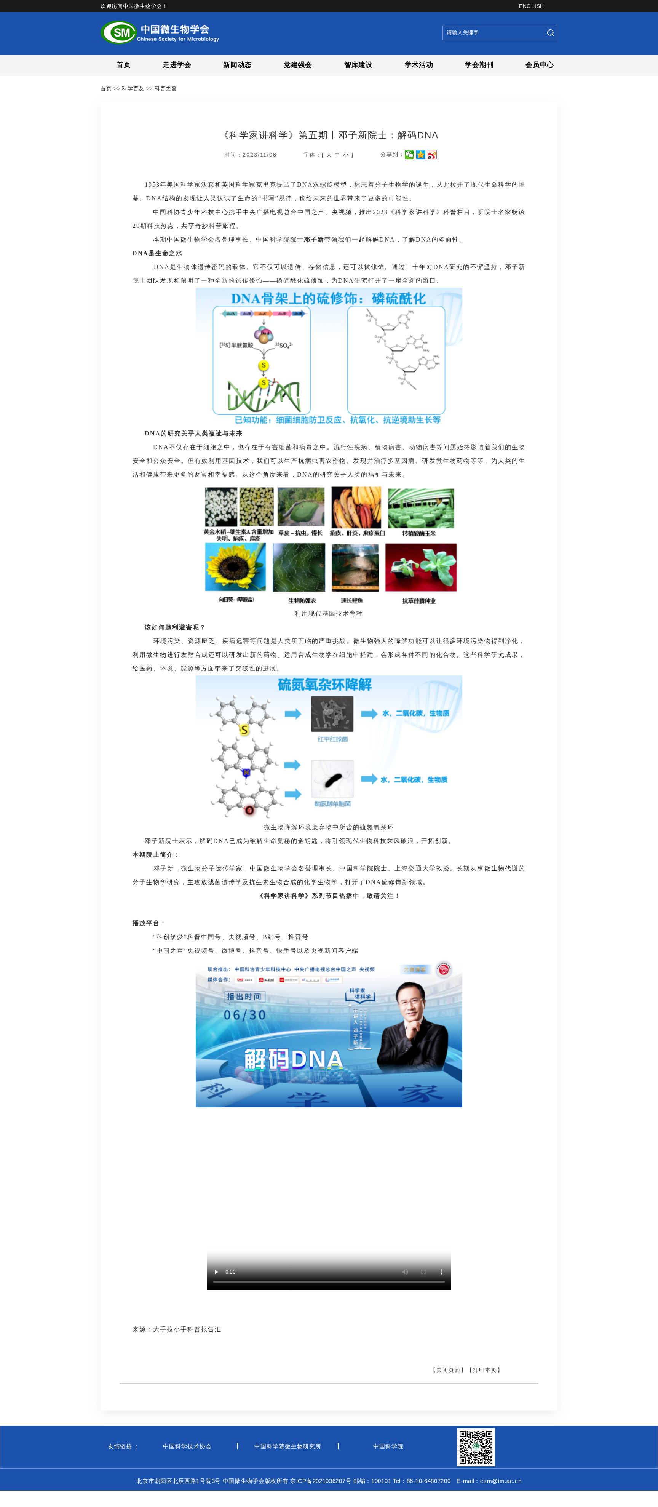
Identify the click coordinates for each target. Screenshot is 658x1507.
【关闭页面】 (448, 1370)
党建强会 (298, 65)
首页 (124, 65)
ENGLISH (531, 6)
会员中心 (539, 65)
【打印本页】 (485, 1370)
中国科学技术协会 (187, 1446)
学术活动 (419, 65)
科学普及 (133, 88)
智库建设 (358, 65)
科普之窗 (166, 88)
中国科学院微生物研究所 (287, 1446)
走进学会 (177, 65)
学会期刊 (479, 65)
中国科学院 (388, 1446)
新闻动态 (237, 65)
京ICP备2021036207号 (320, 1481)
